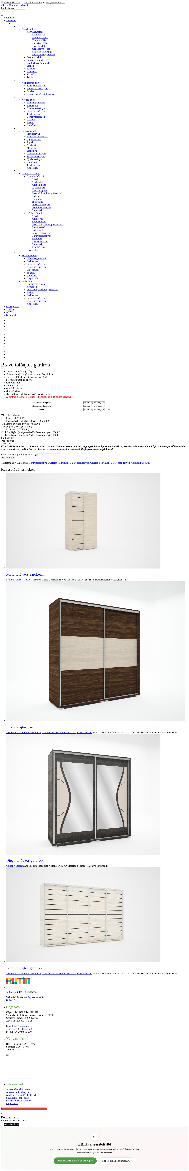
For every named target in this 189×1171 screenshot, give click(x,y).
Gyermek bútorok (35, 176)
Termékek (11, 20)
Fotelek (30, 91)
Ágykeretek (32, 145)
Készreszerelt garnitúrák (43, 54)
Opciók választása (32, 579)
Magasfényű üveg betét (41, 402)
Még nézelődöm (11, 1124)
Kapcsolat (11, 315)
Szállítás (10, 309)
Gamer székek (39, 227)
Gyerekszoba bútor (31, 173)
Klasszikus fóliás (40, 43)
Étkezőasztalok (34, 57)
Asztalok (31, 119)
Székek (30, 65)
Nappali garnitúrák (36, 102)
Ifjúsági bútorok (35, 213)
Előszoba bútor (29, 255)
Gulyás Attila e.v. (14, 1000)
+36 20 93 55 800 (33, 2)
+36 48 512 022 (12, 2)
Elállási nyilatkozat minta (18, 1100)
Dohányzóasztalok (36, 116)
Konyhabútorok (35, 31)
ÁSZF (9, 312)
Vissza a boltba (20, 1120)
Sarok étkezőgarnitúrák (38, 63)
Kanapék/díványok (36, 85)
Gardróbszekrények (36, 108)
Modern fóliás (39, 40)
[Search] (2, 12)
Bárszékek (32, 71)
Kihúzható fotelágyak (37, 88)
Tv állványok (33, 114)
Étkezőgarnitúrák (35, 60)
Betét (41, 409)
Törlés (107, 409)
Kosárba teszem (8, 458)
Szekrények (32, 105)
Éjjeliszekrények (35, 159)
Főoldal (10, 17)
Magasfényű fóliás (41, 48)
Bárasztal (31, 68)
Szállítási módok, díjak (17, 1097)
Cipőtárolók (33, 269)
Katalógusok (12, 306)
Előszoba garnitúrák (36, 258)
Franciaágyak (33, 133)
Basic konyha (38, 34)
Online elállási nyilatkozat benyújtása (75, 1160)
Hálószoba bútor (30, 131)
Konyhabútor (28, 29)
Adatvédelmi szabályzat (17, 1092)
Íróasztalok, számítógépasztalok (47, 193)
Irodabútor (27, 281)
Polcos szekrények (36, 111)
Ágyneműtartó (34, 139)
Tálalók (30, 77)
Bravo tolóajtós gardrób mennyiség (18, 454)
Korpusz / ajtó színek (41, 406)
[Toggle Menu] (2, 15)
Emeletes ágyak (39, 190)
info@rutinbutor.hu (55, 2)
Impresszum (12, 1103)
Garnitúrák (37, 210)
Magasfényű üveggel (42, 51)
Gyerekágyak (38, 187)
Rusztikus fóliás (39, 46)
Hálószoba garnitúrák (37, 136)
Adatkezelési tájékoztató (18, 1089)
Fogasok (31, 272)
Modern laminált (40, 37)
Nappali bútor (28, 99)
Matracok (31, 148)
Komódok (32, 125)
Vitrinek (31, 74)
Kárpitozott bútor (30, 82)
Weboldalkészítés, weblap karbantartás (25, 997)
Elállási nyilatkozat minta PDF (117, 1160)
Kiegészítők (32, 167)
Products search (8, 8)
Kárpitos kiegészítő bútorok (40, 94)
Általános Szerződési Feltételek (21, 1095)
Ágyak (30, 142)
